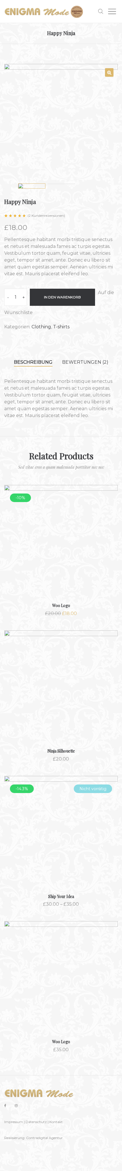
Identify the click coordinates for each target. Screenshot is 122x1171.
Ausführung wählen (61, 840)
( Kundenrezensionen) (46, 216)
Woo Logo (61, 605)
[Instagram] (16, 1105)
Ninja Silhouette (61, 751)
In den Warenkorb (62, 297)
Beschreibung (33, 362)
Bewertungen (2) (85, 362)
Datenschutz (36, 1122)
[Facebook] (5, 1105)
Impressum (13, 1122)
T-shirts (61, 326)
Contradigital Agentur (44, 1138)
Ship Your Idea (61, 896)
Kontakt (56, 1122)
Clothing (41, 326)
